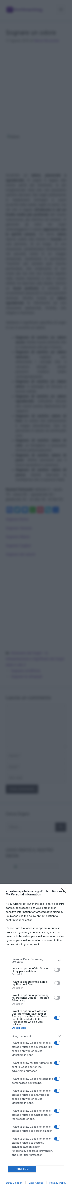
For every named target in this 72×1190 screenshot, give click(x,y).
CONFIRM (22, 1169)
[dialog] (36, 1037)
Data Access (35, 1182)
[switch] (57, 970)
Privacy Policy (57, 1182)
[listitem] (36, 960)
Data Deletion (14, 1182)
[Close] (64, 891)
